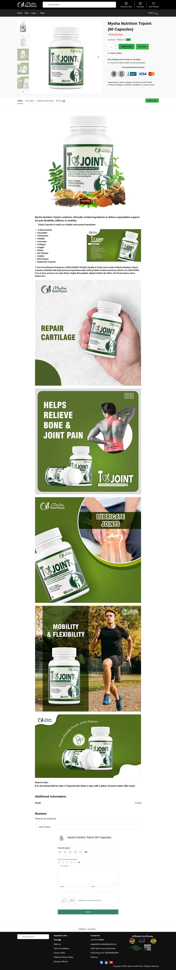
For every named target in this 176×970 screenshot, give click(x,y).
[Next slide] (98, 57)
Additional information (45, 101)
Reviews (60, 101)
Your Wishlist (153, 7)
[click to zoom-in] (65, 57)
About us (57, 944)
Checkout (140, 7)
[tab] (20, 100)
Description (29, 101)
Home (56, 940)
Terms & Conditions (61, 948)
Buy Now (142, 47)
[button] (153, 13)
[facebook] (101, 962)
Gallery (20, 101)
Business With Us (61, 961)
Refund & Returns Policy (63, 957)
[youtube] (111, 962)
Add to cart (127, 47)
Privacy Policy (59, 953)
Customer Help (126, 7)
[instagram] (106, 962)
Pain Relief (91, 929)
